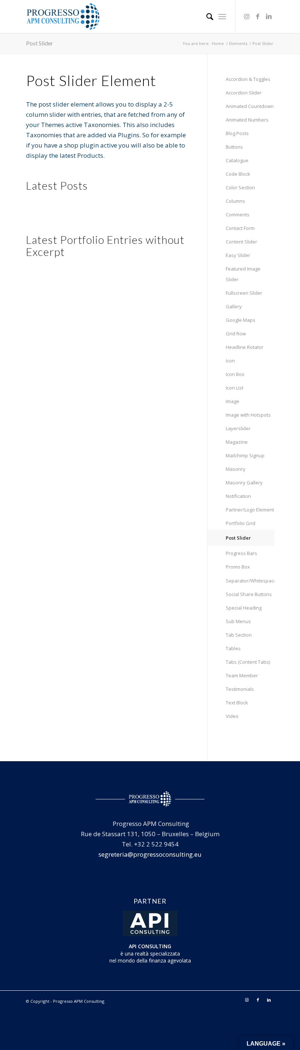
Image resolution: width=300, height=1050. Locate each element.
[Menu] (222, 16)
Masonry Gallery (244, 482)
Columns (235, 201)
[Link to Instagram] (246, 16)
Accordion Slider (244, 92)
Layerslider (238, 428)
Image (232, 401)
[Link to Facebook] (257, 16)
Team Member (242, 675)
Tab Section (239, 635)
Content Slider (241, 241)
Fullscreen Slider (244, 293)
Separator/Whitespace (250, 580)
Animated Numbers (247, 119)
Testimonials (240, 689)
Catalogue (237, 160)
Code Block (238, 174)
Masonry (235, 469)
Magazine (237, 442)
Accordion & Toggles (248, 79)
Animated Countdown (250, 106)
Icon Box (235, 374)
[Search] (206, 16)
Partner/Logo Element (250, 509)
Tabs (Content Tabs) (248, 662)
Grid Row (236, 333)
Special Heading (244, 607)
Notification (238, 496)
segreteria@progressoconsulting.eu (150, 854)
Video (232, 716)
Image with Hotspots (248, 415)
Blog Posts (237, 133)
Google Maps (240, 320)
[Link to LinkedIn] (268, 16)
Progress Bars (241, 553)
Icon (230, 360)
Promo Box (238, 566)
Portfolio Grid (240, 523)
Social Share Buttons (249, 594)
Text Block (237, 702)
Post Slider (39, 43)
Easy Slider (238, 255)
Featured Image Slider (243, 273)
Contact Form (240, 228)
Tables (233, 648)
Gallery (234, 306)
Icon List (234, 387)
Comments (238, 214)
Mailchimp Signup (245, 455)
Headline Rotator (244, 347)
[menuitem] (206, 16)
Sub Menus (238, 621)
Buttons (234, 147)
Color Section (240, 187)
